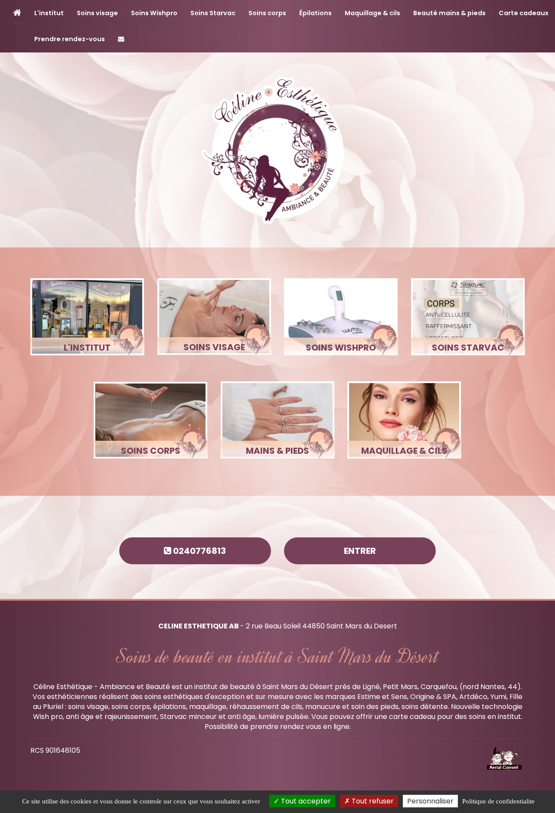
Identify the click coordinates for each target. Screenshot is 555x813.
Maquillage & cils (372, 13)
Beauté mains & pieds (449, 13)
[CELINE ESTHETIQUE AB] (277, 150)
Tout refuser (372, 801)
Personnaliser (430, 801)
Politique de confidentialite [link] (498, 801)
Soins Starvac (212, 13)
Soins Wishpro (154, 13)
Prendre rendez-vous (69, 39)
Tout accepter (305, 801)
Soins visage (97, 13)
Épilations (315, 13)
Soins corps (267, 13)
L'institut (49, 13)
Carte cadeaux (523, 13)
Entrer (360, 551)
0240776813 (198, 551)
